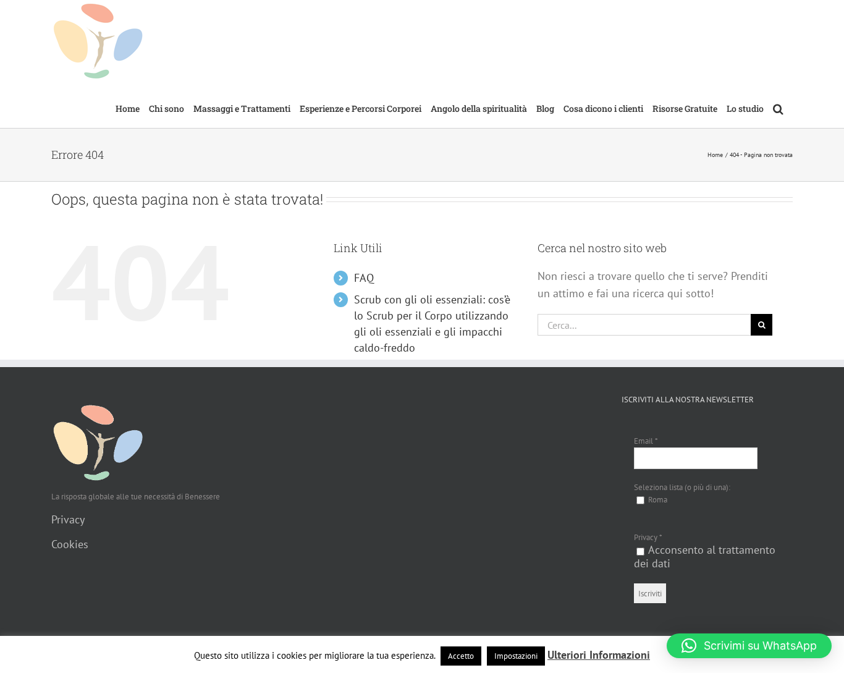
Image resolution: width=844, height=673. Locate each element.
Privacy (68, 519)
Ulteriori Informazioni (598, 655)
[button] (778, 107)
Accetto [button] (461, 656)
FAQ (364, 278)
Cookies (69, 544)
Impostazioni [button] (516, 656)
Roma (656, 499)
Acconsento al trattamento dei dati (704, 556)
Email (646, 441)
